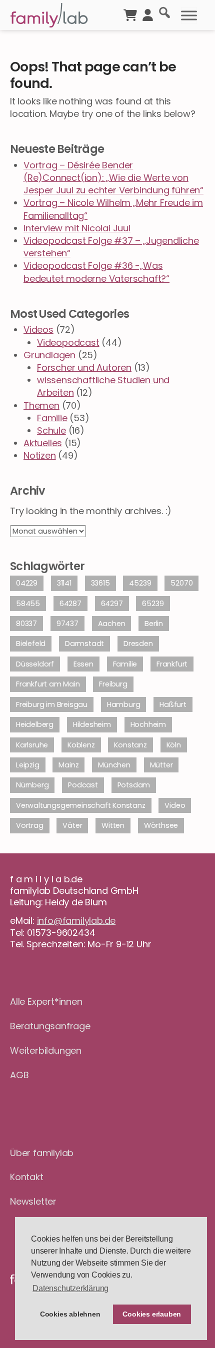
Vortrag (30, 825)
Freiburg (113, 684)
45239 (140, 583)
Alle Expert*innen (46, 1001)
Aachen (112, 624)
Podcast (83, 785)
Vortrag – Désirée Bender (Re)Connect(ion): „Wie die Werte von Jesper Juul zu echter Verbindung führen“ (114, 177)
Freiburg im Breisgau (52, 704)
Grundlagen (50, 355)
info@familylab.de (76, 920)
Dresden (138, 644)
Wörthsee (161, 825)
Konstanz (130, 745)
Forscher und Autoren (84, 367)
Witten (113, 825)
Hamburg (123, 704)
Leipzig (28, 765)
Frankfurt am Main (48, 684)
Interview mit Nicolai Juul (77, 228)
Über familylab (42, 1153)
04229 (27, 583)
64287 (71, 604)
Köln (173, 745)
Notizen (40, 455)
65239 (153, 604)
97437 (67, 624)
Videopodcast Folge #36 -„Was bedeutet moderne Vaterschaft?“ (97, 271)
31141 (64, 583)
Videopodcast (68, 342)
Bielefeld (31, 644)
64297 (112, 604)
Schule (51, 430)
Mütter (161, 765)
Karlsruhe (32, 745)
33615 (100, 583)
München (114, 765)
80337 (26, 624)
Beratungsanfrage (50, 1026)
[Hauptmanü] (189, 15)
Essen (84, 664)
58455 (28, 604)
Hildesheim (92, 724)
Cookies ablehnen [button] (70, 1314)
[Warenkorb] (130, 14)
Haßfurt (173, 704)
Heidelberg (35, 724)
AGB (19, 1075)
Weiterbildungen (46, 1050)
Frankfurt (172, 664)
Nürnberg (32, 785)
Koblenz (81, 745)
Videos (39, 329)
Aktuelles (43, 443)
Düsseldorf (35, 664)
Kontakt (27, 1177)
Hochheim (148, 724)
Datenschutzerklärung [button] (70, 1288)
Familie (52, 418)
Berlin (153, 624)
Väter (72, 825)
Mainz (68, 765)
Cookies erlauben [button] (151, 1314)
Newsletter (33, 1201)
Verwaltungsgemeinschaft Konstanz (81, 805)
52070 (181, 583)
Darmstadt (84, 644)
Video (174, 805)
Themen (42, 405)
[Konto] (147, 14)
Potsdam (134, 785)
